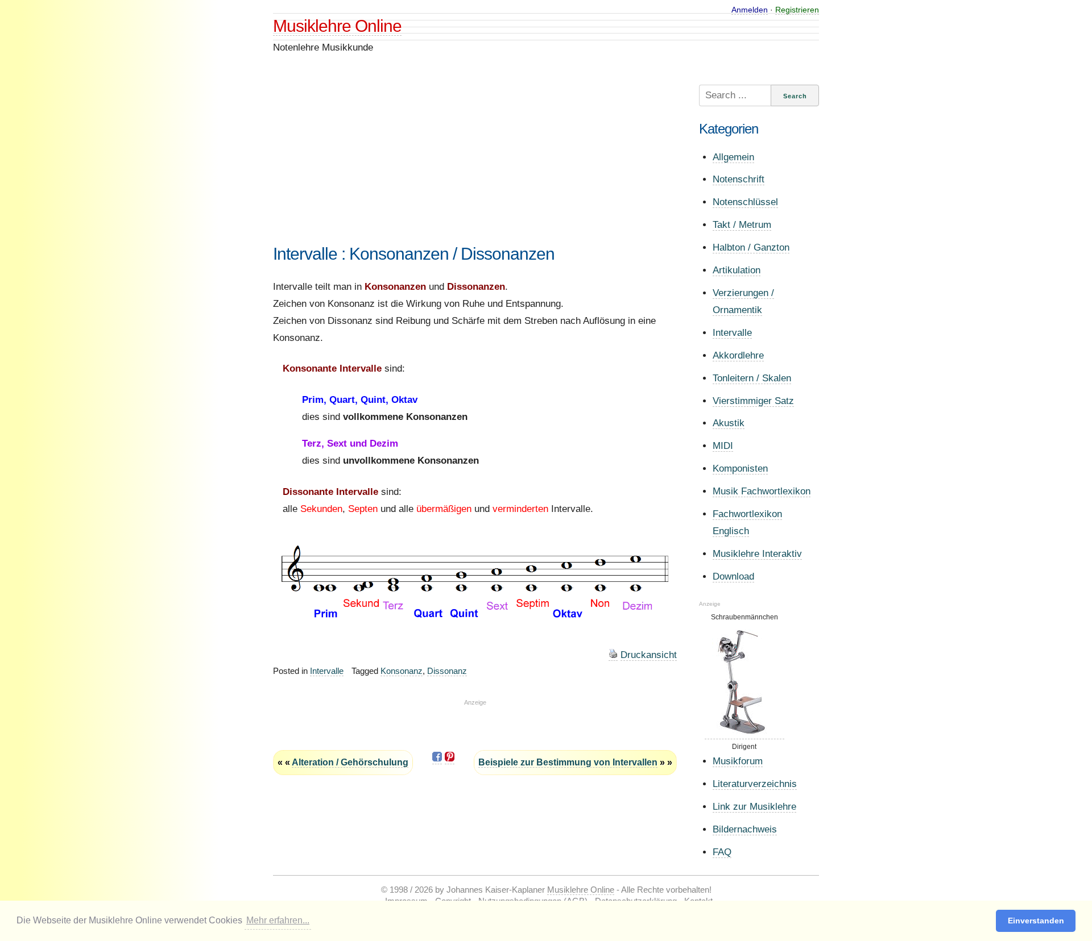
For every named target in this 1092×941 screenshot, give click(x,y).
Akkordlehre (738, 355)
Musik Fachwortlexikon (761, 491)
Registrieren (797, 9)
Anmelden (749, 9)
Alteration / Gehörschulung (350, 762)
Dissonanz (447, 671)
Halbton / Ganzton (751, 247)
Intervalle (327, 671)
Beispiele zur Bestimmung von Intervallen (567, 762)
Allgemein (733, 157)
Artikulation (736, 270)
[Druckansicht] (613, 655)
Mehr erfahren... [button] (277, 920)
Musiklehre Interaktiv (757, 553)
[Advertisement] (475, 164)
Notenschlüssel (745, 202)
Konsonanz (401, 671)
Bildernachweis (745, 829)
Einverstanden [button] (1036, 920)
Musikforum (738, 761)
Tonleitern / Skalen (752, 378)
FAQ (722, 852)
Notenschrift (738, 179)
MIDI (723, 445)
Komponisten (740, 468)
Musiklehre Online (337, 25)
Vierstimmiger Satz (753, 400)
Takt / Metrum (742, 224)
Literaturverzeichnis (755, 783)
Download (733, 576)
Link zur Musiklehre (754, 806)
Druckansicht (649, 654)
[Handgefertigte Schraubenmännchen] (744, 735)
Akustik (728, 423)
